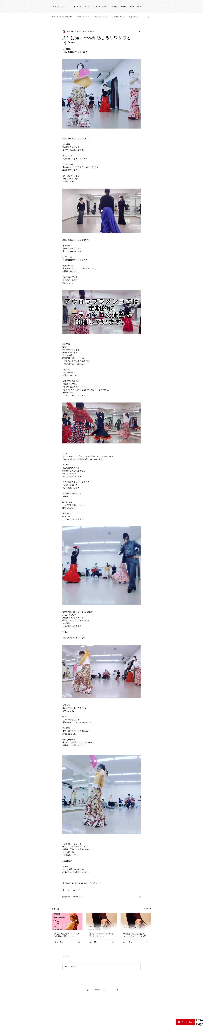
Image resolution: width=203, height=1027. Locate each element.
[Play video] (101, 211)
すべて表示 (147, 908)
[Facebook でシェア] (63, 890)
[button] (148, 17)
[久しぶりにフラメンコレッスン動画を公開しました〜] (67, 921)
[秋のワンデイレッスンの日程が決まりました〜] (101, 921)
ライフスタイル (68, 883)
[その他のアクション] (139, 31)
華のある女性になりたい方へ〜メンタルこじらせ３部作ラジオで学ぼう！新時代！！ (135, 935)
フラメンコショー (83, 17)
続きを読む (133, 17)
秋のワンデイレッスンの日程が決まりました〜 (101, 935)
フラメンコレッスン (101, 17)
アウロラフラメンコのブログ (62, 17)
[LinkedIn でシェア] (74, 890)
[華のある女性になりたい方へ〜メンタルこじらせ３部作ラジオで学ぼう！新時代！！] (136, 921)
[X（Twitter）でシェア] (69, 890)
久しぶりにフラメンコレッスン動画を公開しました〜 (66, 935)
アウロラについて (118, 17)
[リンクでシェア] (79, 890)
